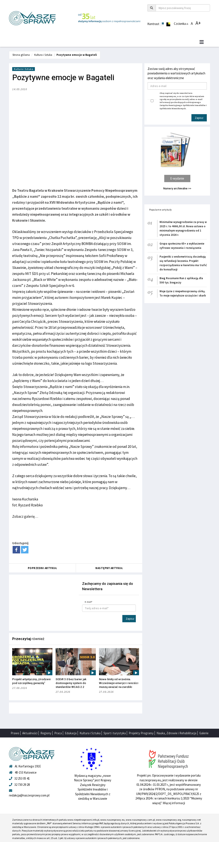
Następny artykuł (109, 568)
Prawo (15, 733)
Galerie (204, 733)
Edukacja (71, 733)
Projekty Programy (141, 733)
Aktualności (29, 733)
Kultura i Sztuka (43, 55)
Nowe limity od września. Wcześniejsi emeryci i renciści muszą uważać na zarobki (118, 683)
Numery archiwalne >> (177, 188)
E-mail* (88, 601)
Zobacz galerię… (25, 516)
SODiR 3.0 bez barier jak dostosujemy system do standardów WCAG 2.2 (71, 683)
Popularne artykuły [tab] (160, 209)
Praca (58, 733)
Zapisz (130, 619)
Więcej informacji (174, 803)
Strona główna (21, 55)
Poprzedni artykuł (42, 568)
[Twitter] (24, 549)
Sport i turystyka (115, 733)
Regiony (45, 733)
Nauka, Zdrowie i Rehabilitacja (176, 733)
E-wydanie (177, 178)
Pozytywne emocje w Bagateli (76, 55)
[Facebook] (16, 549)
